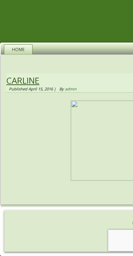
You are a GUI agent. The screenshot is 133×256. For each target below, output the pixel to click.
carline (22, 80)
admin (71, 88)
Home (18, 49)
